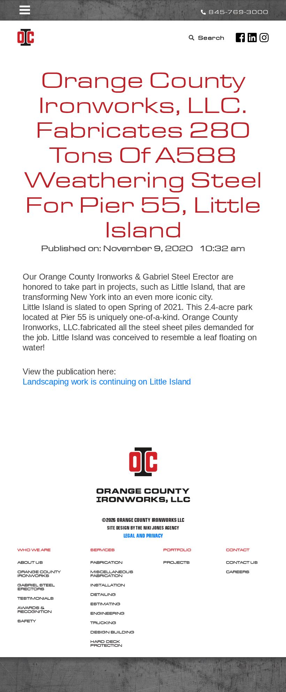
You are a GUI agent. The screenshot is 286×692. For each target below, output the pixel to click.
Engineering (107, 613)
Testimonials (35, 598)
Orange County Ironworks (39, 573)
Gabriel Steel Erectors (36, 587)
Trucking (103, 622)
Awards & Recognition (34, 609)
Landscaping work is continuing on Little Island (107, 381)
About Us (30, 562)
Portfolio (177, 549)
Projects (176, 562)
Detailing (103, 594)
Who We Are (34, 549)
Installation (107, 585)
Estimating (105, 603)
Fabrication (106, 562)
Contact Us (242, 562)
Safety (26, 620)
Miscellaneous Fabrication (111, 573)
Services (102, 549)
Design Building (112, 632)
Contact (237, 549)
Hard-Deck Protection (106, 643)
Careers (237, 571)
